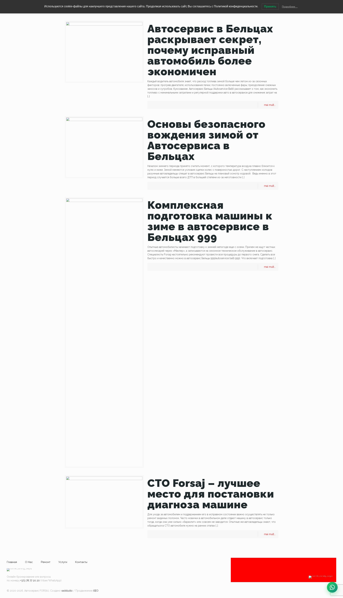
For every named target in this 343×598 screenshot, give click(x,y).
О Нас (29, 562)
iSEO (95, 590)
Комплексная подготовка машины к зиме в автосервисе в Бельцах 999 (210, 221)
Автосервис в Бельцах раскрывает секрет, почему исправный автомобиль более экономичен (210, 50)
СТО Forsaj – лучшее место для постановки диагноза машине (210, 494)
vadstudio (67, 590)
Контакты (81, 562)
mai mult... (270, 104)
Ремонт (45, 562)
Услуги (62, 562)
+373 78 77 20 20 (30, 580)
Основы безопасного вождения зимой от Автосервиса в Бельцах (206, 140)
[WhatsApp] (332, 587)
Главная (12, 562)
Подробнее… (290, 6)
